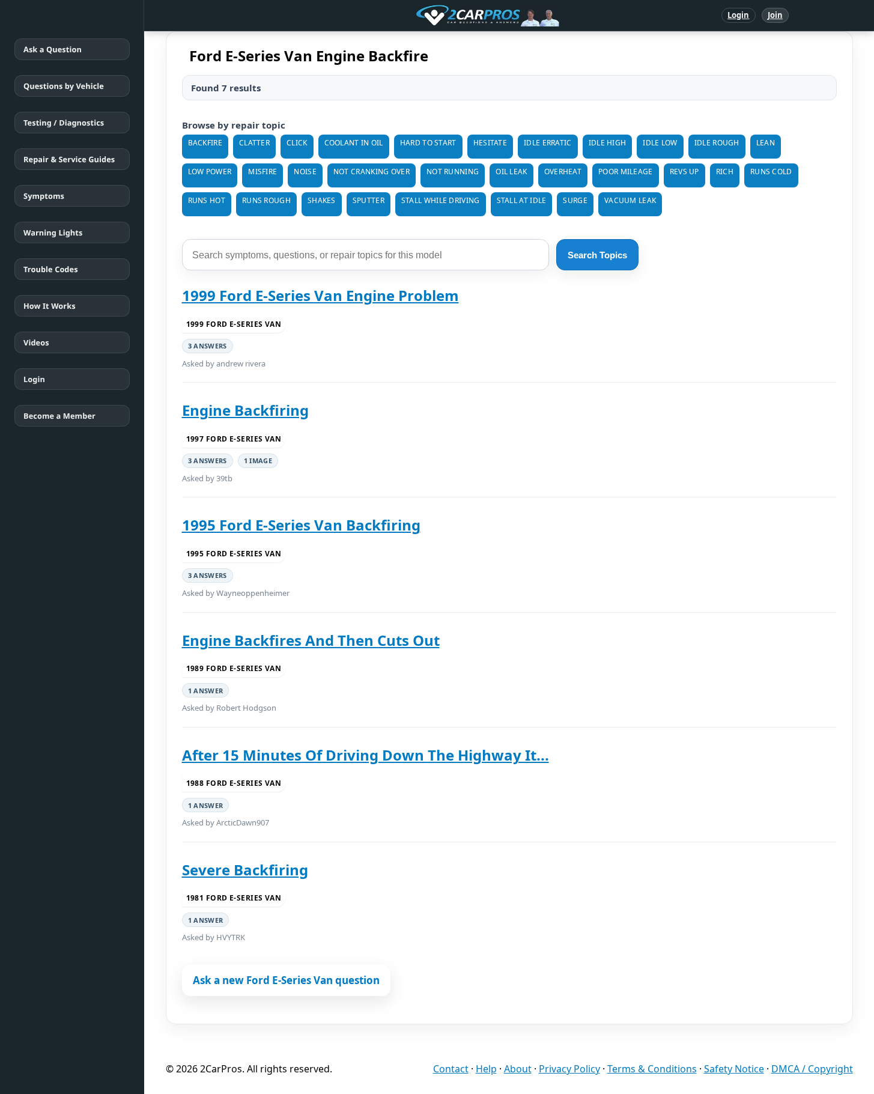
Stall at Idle (522, 200)
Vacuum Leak (630, 200)
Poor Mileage (625, 171)
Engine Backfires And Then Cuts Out (311, 640)
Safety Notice (734, 1068)
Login (738, 15)
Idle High (608, 143)
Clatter (254, 143)
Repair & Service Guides (69, 159)
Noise (305, 171)
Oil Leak (511, 171)
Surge (575, 200)
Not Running (452, 171)
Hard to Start (428, 143)
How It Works (49, 305)
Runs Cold (771, 171)
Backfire (205, 143)
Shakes (322, 200)
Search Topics (597, 255)
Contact (451, 1068)
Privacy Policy (569, 1068)
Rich (724, 171)
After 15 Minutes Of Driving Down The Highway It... (365, 755)
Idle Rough (716, 143)
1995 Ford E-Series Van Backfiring (301, 525)
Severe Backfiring (245, 870)
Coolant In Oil (353, 143)
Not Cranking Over (371, 171)
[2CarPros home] (425, 15)
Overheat (562, 171)
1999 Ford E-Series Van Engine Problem (320, 295)
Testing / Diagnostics (63, 122)
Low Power (210, 171)
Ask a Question (52, 49)
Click (297, 143)
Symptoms (43, 195)
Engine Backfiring (245, 410)
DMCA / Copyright (812, 1068)
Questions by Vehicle (63, 86)
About (518, 1068)
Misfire (262, 171)
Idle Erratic (548, 143)
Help (486, 1068)
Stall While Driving (440, 200)
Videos (36, 342)
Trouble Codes (50, 269)
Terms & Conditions (652, 1068)
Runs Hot (206, 200)
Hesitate (490, 143)
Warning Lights (52, 232)
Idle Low (660, 143)
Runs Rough (266, 200)
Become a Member (59, 415)
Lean (765, 143)
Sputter (368, 200)
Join (775, 15)
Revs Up (684, 171)
